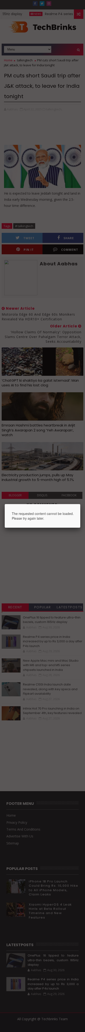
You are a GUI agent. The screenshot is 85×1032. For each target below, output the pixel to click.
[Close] (80, 504)
